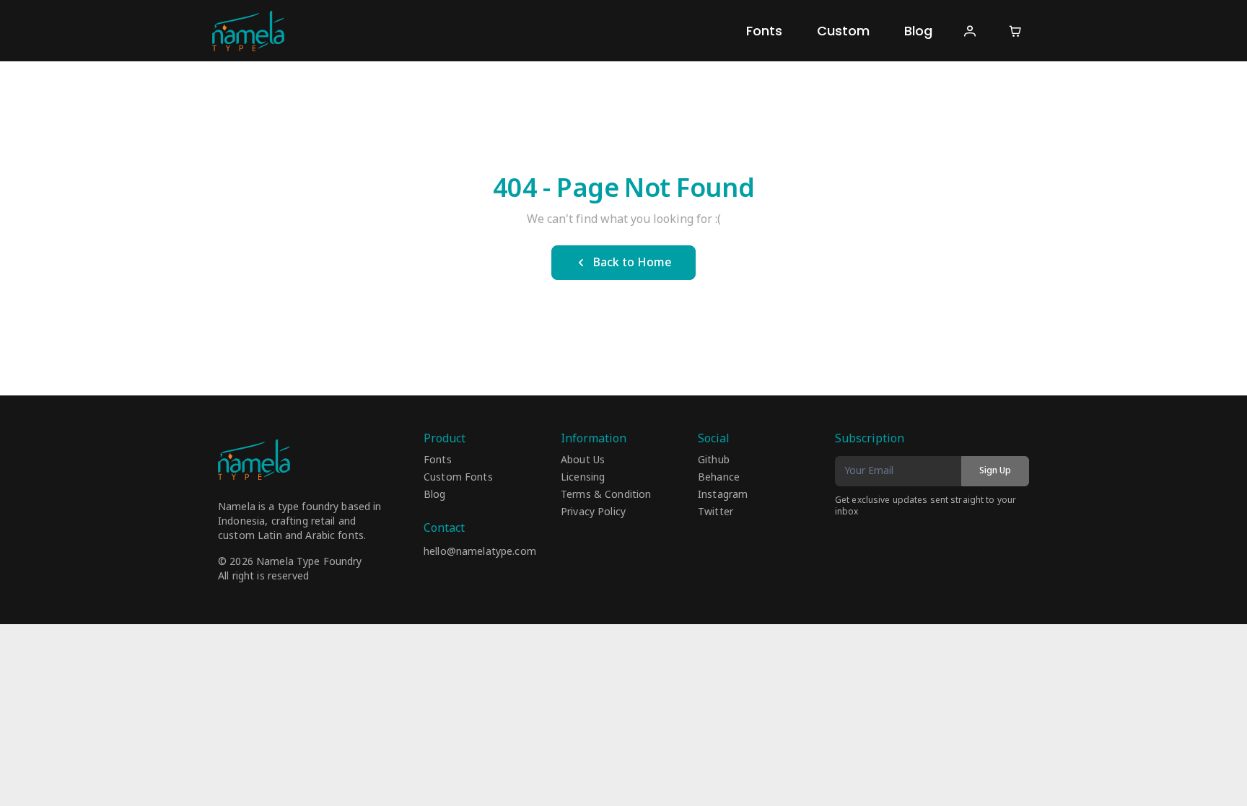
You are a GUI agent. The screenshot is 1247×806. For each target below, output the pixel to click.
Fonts (764, 31)
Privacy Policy (593, 512)
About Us (583, 460)
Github (714, 460)
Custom (843, 31)
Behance (719, 477)
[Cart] (1015, 31)
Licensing (583, 477)
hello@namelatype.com (480, 551)
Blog (918, 31)
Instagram (723, 495)
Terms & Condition (606, 495)
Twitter (715, 512)
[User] (969, 31)
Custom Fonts (458, 477)
